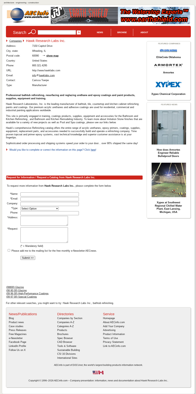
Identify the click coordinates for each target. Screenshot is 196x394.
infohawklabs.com (43, 75)
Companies (15, 40)
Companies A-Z (65, 322)
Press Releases (17, 330)
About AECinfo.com (114, 322)
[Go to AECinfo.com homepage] (27, 22)
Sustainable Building (68, 350)
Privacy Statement (113, 342)
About (144, 32)
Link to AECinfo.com (114, 346)
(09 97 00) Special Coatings (21, 296)
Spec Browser (65, 338)
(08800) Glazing (15, 287)
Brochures (63, 334)
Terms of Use (110, 338)
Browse (122, 32)
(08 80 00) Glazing (16, 290)
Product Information (114, 334)
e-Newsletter (16, 338)
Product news (16, 322)
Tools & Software (66, 346)
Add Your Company (113, 326)
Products (62, 330)
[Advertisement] (75, 162)
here (93, 149)
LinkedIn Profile (17, 346)
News (100, 32)
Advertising (109, 330)
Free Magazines (18, 334)
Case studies (16, 326)
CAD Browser (64, 342)
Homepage (109, 318)
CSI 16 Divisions (66, 353)
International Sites (67, 357)
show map (52, 55)
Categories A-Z (65, 326)
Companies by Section (69, 318)
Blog (11, 318)
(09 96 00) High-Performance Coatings (27, 293)
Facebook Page (17, 342)
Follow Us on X (17, 350)
